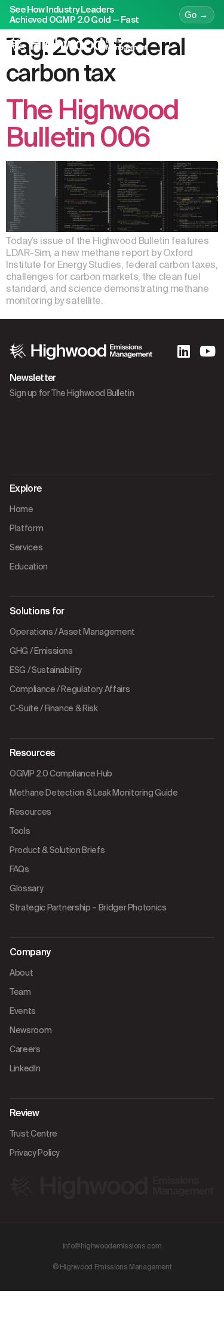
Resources (30, 811)
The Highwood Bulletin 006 (92, 123)
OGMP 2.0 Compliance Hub (61, 773)
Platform (26, 528)
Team (20, 991)
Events (23, 1011)
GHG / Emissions (41, 650)
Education (29, 566)
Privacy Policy (35, 1152)
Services (26, 547)
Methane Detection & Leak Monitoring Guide (94, 792)
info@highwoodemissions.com (112, 1246)
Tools (20, 831)
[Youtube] (207, 351)
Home (21, 509)
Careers (25, 1049)
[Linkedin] (183, 351)
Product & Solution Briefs (57, 850)
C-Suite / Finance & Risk (54, 708)
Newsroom (30, 1030)
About (21, 972)
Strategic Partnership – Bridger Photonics (88, 907)
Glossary (26, 888)
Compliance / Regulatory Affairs (70, 689)
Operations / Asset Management (72, 631)
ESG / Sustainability (46, 670)
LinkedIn (25, 1068)
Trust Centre (33, 1133)
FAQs (19, 869)
